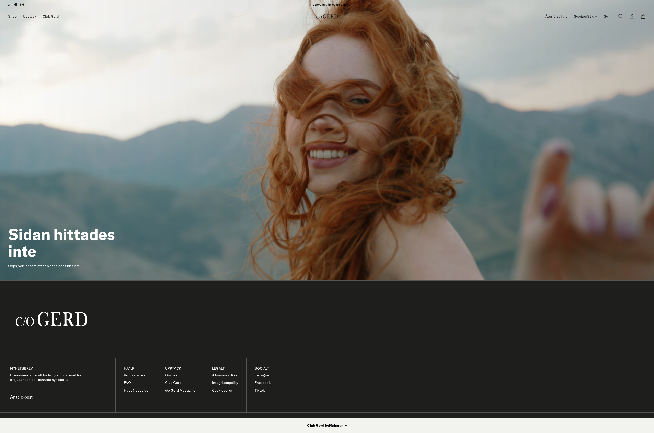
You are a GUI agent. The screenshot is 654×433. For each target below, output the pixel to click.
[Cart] (643, 16)
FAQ (127, 382)
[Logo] (327, 16)
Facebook (263, 382)
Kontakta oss (134, 375)
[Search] (620, 16)
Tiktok (260, 390)
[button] (327, 425)
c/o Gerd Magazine (180, 390)
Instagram (263, 375)
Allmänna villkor (224, 375)
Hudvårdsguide (136, 390)
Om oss (171, 375)
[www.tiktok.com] (9, 4)
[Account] (632, 16)
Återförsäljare (556, 16)
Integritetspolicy (225, 382)
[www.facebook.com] (15, 4)
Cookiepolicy (222, 390)
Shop (12, 16)
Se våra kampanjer (327, 4)
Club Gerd (51, 16)
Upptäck (30, 16)
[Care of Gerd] (331, 319)
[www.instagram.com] (22, 4)
